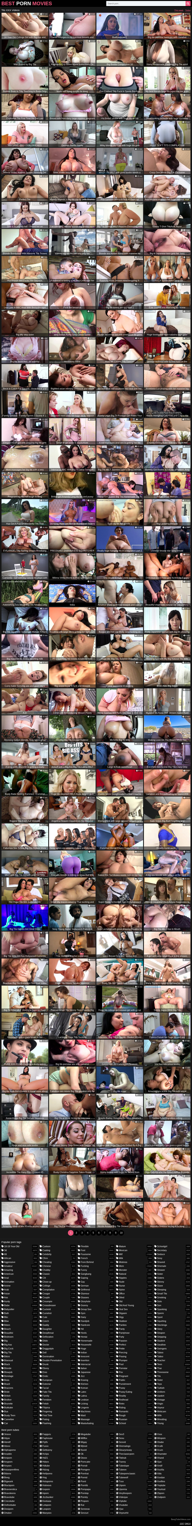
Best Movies (26, 3)
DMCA (188, 1523)
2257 (182, 1523)
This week (178, 10)
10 (121, 1233)
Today (188, 10)
